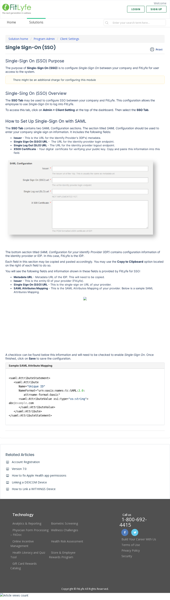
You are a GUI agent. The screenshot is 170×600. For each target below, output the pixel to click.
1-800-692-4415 (133, 522)
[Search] (107, 23)
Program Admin (44, 39)
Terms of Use (130, 545)
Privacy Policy (130, 550)
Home (11, 22)
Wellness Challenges (64, 530)
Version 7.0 (19, 469)
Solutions (36, 22)
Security (126, 556)
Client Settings (69, 39)
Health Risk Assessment (67, 541)
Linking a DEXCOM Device (29, 482)
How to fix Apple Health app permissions (39, 475)
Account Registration (26, 462)
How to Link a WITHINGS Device (34, 489)
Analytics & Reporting (26, 523)
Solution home (18, 39)
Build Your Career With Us (138, 539)
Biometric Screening (64, 523)
